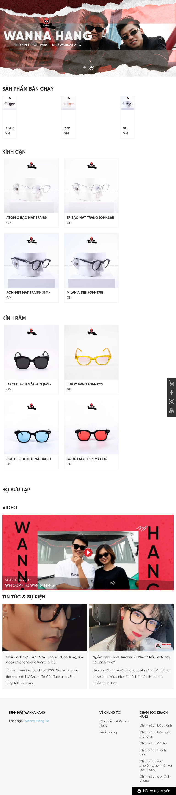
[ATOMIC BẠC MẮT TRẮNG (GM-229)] (31, 186)
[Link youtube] (171, 393)
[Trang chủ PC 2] (88, 38)
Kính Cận (14, 152)
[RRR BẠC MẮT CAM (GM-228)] (68, 103)
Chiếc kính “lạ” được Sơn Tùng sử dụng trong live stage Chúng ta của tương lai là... (44, 660)
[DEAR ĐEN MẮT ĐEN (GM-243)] (10, 103)
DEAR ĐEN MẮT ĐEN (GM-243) (9, 129)
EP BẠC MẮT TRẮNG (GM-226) (90, 218)
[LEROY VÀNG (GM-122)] (91, 352)
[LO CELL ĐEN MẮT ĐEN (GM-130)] (31, 352)
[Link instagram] (171, 402)
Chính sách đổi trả (153, 743)
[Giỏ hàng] (171, 383)
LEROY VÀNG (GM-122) (85, 384)
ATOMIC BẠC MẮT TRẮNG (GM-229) (26, 218)
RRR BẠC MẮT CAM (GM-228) (68, 129)
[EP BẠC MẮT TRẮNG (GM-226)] (91, 186)
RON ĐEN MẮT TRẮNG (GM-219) (28, 293)
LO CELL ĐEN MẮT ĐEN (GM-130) (28, 385)
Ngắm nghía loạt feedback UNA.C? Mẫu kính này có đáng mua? (131, 660)
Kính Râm (14, 318)
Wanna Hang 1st (36, 721)
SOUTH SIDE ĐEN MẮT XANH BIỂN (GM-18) (28, 459)
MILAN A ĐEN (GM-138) (85, 293)
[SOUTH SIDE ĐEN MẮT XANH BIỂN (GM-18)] (31, 427)
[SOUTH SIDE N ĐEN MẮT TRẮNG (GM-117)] (128, 103)
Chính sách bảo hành (156, 725)
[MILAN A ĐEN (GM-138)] (91, 261)
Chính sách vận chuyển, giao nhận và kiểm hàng (156, 766)
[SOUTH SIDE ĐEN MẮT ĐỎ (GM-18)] (91, 427)
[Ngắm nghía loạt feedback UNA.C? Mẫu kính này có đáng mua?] (131, 650)
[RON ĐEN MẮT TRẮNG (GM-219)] (31, 261)
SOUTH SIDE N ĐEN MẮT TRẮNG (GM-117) (127, 129)
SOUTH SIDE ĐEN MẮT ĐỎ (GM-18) (87, 459)
